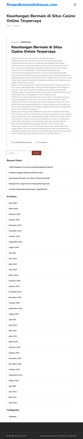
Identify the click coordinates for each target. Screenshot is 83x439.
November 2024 (15, 231)
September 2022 (15, 375)
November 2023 (15, 297)
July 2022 (12, 386)
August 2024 (14, 247)
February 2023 (14, 347)
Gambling (12, 417)
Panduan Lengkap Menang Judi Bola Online (26, 173)
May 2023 (12, 331)
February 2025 (14, 214)
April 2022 (13, 403)
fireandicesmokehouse (24, 142)
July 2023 (12, 319)
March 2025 (13, 209)
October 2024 (14, 236)
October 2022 (14, 369)
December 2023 (15, 292)
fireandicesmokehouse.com (18, 4)
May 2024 (12, 264)
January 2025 (14, 220)
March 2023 (13, 342)
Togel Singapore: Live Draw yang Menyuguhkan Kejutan (31, 167)
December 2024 (15, 225)
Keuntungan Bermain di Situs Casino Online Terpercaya (36, 49)
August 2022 (14, 380)
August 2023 (14, 314)
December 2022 (15, 358)
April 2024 (13, 270)
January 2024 (14, 286)
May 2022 (12, 397)
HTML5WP (72, 436)
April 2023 (13, 336)
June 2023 (13, 325)
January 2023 (14, 353)
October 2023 (14, 303)
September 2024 (15, 242)
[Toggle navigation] (75, 5)
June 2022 (13, 392)
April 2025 (13, 203)
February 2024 (14, 281)
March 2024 (13, 275)
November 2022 (15, 364)
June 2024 (13, 258)
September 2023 (15, 308)
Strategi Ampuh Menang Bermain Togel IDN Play (28, 189)
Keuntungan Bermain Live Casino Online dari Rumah (29, 178)
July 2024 (12, 253)
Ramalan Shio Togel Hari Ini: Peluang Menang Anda (29, 184)
